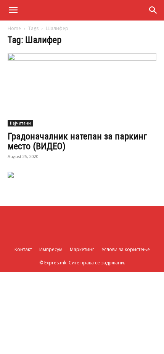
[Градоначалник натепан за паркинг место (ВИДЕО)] (82, 89)
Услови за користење (125, 249)
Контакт (23, 249)
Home (14, 28)
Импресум (51, 249)
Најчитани (20, 123)
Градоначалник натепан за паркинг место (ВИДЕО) (77, 141)
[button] (13, 10)
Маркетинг (82, 249)
